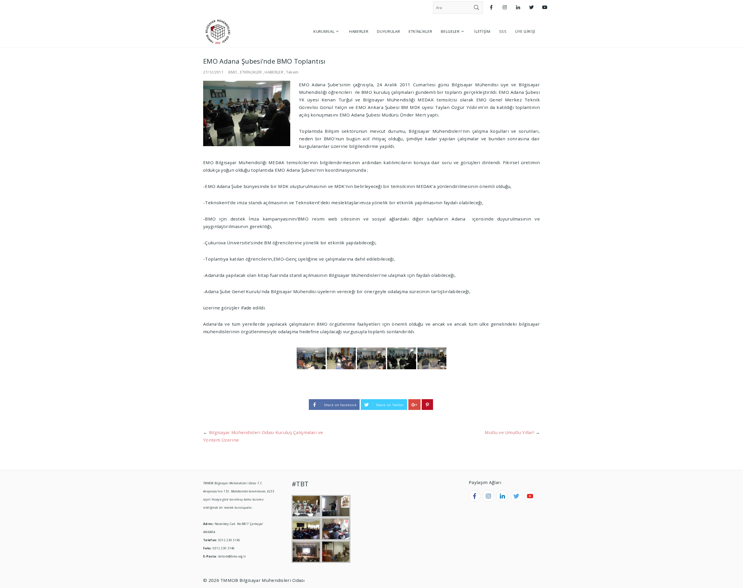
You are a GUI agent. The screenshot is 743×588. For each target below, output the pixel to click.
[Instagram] (505, 7)
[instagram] (488, 496)
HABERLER (274, 72)
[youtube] (530, 496)
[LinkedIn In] (518, 7)
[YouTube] (545, 7)
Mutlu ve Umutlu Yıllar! (509, 432)
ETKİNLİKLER (251, 72)
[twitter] (516, 496)
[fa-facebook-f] (474, 496)
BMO (232, 72)
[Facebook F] (491, 7)
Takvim (292, 72)
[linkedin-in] (502, 496)
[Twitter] (531, 7)
